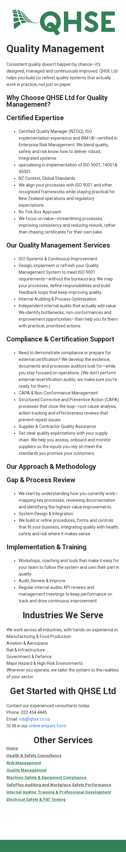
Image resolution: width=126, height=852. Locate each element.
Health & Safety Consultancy (33, 755)
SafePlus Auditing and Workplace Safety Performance (58, 784)
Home (12, 748)
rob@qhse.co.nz (34, 719)
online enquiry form (47, 725)
